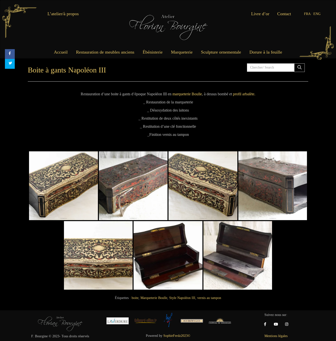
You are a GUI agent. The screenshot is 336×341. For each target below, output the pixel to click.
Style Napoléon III (182, 298)
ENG (317, 14)
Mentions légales (276, 336)
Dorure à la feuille (265, 52)
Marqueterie (182, 52)
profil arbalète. (244, 94)
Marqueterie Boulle (153, 298)
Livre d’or (260, 13)
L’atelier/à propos (63, 13)
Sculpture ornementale (221, 52)
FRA (307, 14)
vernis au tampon (209, 298)
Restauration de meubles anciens (105, 52)
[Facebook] (265, 324)
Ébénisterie (153, 52)
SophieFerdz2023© (176, 336)
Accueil (61, 52)
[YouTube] (276, 324)
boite (135, 298)
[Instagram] (287, 324)
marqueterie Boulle (187, 94)
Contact (284, 13)
